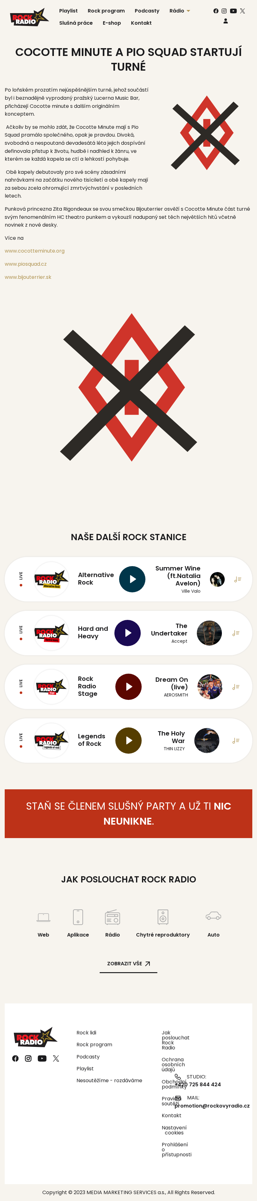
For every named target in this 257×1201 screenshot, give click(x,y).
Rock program (94, 1044)
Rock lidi (86, 1032)
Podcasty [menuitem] (147, 10)
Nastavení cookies (174, 1130)
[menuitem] (225, 21)
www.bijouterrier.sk (28, 277)
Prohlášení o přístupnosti (164, 1149)
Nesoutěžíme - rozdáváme (109, 1080)
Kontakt (164, 1115)
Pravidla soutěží (164, 1101)
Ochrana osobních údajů (164, 1064)
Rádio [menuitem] (177, 10)
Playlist (85, 1068)
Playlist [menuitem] (68, 10)
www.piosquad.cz (26, 264)
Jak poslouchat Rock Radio (164, 1040)
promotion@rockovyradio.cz (212, 1105)
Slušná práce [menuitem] (76, 23)
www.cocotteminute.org (35, 250)
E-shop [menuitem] (112, 23)
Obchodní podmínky (164, 1084)
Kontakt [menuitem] (141, 23)
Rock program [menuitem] (106, 10)
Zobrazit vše (124, 963)
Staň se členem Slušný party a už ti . (128, 813)
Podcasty (88, 1056)
